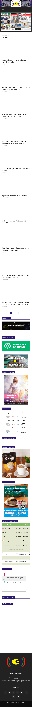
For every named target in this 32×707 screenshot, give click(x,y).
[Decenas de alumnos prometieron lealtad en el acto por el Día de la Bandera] (16, 103)
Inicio (3, 35)
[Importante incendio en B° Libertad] (16, 185)
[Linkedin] (17, 692)
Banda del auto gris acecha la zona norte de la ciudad (14, 61)
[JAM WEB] (16, 3)
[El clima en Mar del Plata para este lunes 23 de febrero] (16, 210)
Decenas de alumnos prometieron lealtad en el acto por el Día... (14, 115)
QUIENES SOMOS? (15, 702)
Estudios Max (26, 705)
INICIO (8, 702)
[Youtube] (18, 696)
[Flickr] (9, 692)
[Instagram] (13, 692)
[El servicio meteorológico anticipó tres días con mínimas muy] (16, 237)
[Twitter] (26, 692)
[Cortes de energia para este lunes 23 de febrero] (16, 158)
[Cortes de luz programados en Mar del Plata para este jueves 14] (16, 264)
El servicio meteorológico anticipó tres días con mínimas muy (15, 249)
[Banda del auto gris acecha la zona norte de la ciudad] (16, 49)
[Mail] (21, 692)
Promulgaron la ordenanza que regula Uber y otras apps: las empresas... (15, 142)
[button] (2, 9)
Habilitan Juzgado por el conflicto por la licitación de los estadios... (16, 88)
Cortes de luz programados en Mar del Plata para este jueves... (15, 276)
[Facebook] (5, 692)
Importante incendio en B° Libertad (14, 196)
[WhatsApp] (13, 696)
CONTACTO (22, 702)
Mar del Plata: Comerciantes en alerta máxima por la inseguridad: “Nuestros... (16, 303)
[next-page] (20, 313)
